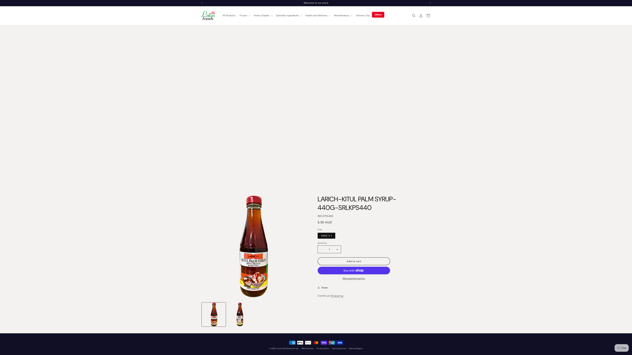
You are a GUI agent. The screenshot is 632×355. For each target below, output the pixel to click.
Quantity (322, 243)
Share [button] (324, 287)
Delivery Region (356, 348)
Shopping (336, 295)
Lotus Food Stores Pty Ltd (287, 348)
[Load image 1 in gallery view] (214, 314)
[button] (244, 15)
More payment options (354, 278)
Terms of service (339, 348)
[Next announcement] (430, 3)
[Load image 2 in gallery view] (239, 314)
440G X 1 (326, 235)
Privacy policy (323, 348)
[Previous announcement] (202, 3)
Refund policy (308, 348)
